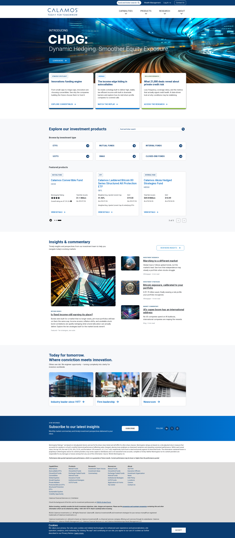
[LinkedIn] (167, 428)
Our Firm (131, 469)
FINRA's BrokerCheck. (104, 502)
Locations (131, 480)
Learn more (79, 533)
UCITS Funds (73, 482)
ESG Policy (131, 478)
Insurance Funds (74, 478)
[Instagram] (177, 428)
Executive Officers (134, 471)
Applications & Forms (115, 482)
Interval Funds (154, 145)
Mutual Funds (106, 145)
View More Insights (168, 248)
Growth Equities (54, 480)
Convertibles (53, 475)
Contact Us (180, 3)
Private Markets (54, 482)
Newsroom (150, 401)
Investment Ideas (94, 471)
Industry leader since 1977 (66, 401)
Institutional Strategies (76, 480)
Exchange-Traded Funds (77, 473)
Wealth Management (152, 3)
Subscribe (130, 428)
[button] (56, 220)
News (130, 475)
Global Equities (54, 478)
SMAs (102, 156)
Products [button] (145, 11)
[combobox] (129, 3)
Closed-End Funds (155, 156)
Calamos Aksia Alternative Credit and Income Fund (163, 182)
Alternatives (53, 469)
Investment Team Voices (97, 469)
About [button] (181, 11)
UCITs (56, 156)
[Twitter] (172, 428)
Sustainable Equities (56, 492)
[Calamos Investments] (63, 12)
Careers (130, 482)
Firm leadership (106, 401)
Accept (178, 530)
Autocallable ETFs (55, 471)
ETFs (55, 145)
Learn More (58, 61)
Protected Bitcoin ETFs (57, 485)
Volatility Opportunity (56, 494)
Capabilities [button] (126, 11)
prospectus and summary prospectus (135, 506)
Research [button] (164, 11)
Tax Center (111, 485)
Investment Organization (136, 473)
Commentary (92, 473)
